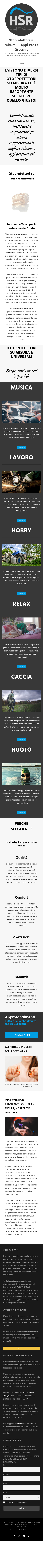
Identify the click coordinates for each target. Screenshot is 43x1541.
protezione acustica (14, 253)
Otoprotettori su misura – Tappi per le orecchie (21, 45)
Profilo (5, 1493)
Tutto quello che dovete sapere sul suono (20, 1022)
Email (5, 1483)
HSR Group (28, 1525)
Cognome (6, 1474)
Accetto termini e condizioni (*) (16, 1502)
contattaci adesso (25, 1423)
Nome (5, 1465)
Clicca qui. (24, 1234)
